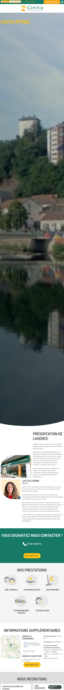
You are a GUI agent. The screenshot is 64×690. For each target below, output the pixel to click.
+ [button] (18, 653)
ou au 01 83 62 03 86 (28, 1)
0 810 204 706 (11, 2)
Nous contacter (31, 556)
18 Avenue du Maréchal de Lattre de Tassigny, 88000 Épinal (32, 645)
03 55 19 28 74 (34, 543)
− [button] (18, 655)
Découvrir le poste (53, 687)
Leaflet (8, 657)
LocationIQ (13, 657)
